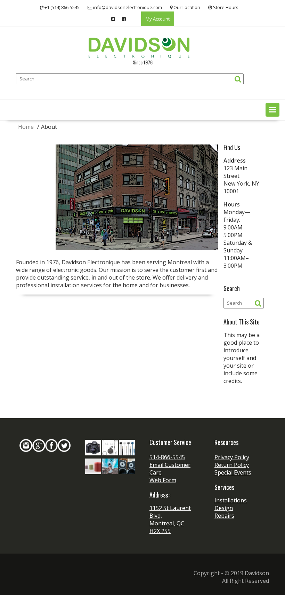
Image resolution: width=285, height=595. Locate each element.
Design (223, 508)
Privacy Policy (231, 457)
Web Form (162, 480)
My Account (158, 19)
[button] (272, 110)
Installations (230, 500)
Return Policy (231, 465)
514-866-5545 (167, 457)
